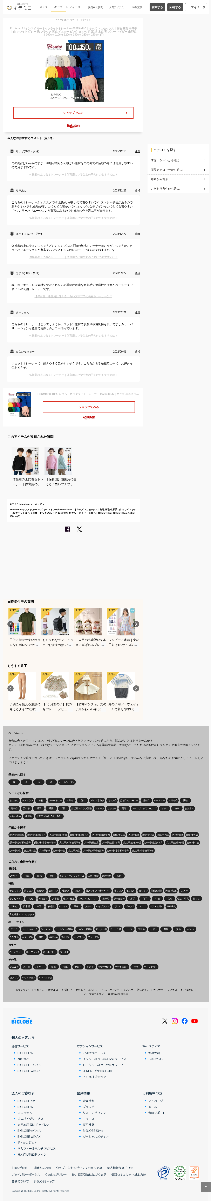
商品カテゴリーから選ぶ (167, 169)
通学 (39, 808)
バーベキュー (55, 800)
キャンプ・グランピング (144, 808)
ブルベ (88, 906)
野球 (124, 808)
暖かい (65, 890)
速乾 (52, 876)
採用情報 (88, 1125)
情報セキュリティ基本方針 (128, 1174)
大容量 (55, 898)
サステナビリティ (94, 1113)
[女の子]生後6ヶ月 (153, 842)
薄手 (145, 898)
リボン (153, 929)
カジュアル (27, 937)
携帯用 (105, 898)
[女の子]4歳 (44, 850)
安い (117, 906)
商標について (20, 1181)
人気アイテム (116, 7)
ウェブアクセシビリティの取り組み (79, 1168)
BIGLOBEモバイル (29, 1065)
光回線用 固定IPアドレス (34, 1125)
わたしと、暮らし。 (87, 989)
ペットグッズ (45, 977)
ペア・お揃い (156, 906)
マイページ (198, 7)
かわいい (190, 929)
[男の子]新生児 (16, 834)
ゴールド (64, 952)
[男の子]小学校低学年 (20, 842)
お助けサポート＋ (94, 1053)
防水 (39, 876)
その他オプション (94, 1077)
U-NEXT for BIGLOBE (98, 1071)
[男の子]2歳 (133, 834)
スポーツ (99, 808)
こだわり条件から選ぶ (165, 188)
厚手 (132, 898)
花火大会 (112, 800)
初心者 (26, 967)
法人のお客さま (23, 1092)
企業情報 (83, 1092)
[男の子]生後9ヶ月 (101, 834)
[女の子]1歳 (193, 842)
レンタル (63, 906)
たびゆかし (187, 989)
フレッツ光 (25, 1113)
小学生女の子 (105, 967)
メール (152, 1107)
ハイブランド (103, 906)
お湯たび (67, 989)
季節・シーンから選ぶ (165, 160)
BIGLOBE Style (93, 1130)
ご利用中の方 (152, 1092)
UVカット (14, 876)
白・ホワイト (16, 952)
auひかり (23, 1059)
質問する (157, 7)
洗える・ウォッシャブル (72, 876)
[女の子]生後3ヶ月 (132, 842)
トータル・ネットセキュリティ (103, 1065)
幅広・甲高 (183, 898)
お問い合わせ (20, 1168)
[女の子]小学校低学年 (93, 850)
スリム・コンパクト (88, 898)
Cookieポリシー (56, 1174)
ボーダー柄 (101, 929)
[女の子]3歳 (30, 850)
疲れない (53, 890)
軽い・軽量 (69, 898)
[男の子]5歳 (177, 834)
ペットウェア (28, 977)
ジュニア (14, 967)
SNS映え (171, 906)
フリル (141, 929)
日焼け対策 (171, 890)
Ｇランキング (23, 989)
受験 (185, 800)
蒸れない (41, 890)
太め (31, 898)
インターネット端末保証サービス (104, 1059)
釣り (164, 808)
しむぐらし (155, 1059)
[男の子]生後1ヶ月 (36, 834)
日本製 (26, 906)
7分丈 (14, 906)
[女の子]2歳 (15, 850)
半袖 (157, 898)
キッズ (58, 7)
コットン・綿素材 (64, 929)
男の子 (90, 967)
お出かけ (14, 800)
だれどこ (39, 989)
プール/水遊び (97, 800)
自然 (41, 937)
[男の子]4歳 (163, 834)
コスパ (142, 906)
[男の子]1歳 (119, 834)
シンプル (14, 937)
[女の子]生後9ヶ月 (175, 842)
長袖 (170, 898)
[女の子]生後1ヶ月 (111, 842)
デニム (14, 929)
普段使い (65, 937)
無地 (178, 929)
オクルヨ (53, 989)
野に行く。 (143, 989)
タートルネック (30, 929)
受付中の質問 (95, 7)
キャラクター (150, 967)
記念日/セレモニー (129, 800)
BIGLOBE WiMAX (29, 1071)
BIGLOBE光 (25, 1053)
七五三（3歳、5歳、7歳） (49, 816)
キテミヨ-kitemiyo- (20, 504)
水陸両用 (106, 876)
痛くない (143, 890)
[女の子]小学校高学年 (143, 850)
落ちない (118, 890)
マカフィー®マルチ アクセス (37, 1148)
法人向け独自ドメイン (32, 1154)
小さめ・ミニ (16, 898)
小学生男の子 (121, 967)
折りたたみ (119, 898)
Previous (10, 624)
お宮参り (189, 808)
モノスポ (128, 989)
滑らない (28, 890)
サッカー (111, 808)
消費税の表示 (42, 1168)
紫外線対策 (156, 890)
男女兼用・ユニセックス (21, 914)
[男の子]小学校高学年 (70, 842)
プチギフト (40, 967)
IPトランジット (27, 1142)
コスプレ (14, 977)
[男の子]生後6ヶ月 (79, 834)
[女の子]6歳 (74, 850)
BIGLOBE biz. (27, 1101)
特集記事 (137, 7)
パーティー (159, 800)
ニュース (88, 1119)
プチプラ (129, 906)
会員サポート (157, 1113)
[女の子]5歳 (59, 850)
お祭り (70, 800)
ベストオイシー (110, 989)
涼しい (78, 890)
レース (128, 929)
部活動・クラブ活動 (81, 808)
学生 (136, 967)
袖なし (196, 898)
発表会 (14, 808)
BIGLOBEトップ (44, 1181)
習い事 (26, 808)
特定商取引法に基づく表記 (89, 1174)
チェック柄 (115, 929)
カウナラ (158, 989)
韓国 (39, 906)
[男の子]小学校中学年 (45, 842)
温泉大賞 (154, 1053)
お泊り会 (173, 800)
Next (136, 624)
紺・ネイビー (49, 952)
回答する (175, 7)
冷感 (27, 876)
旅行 (41, 800)
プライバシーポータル (26, 1174)
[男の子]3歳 (148, 834)
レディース (73, 7)
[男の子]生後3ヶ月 (58, 834)
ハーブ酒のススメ (94, 994)
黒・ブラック (33, 952)
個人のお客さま (23, 1037)
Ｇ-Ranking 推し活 (118, 994)
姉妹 (65, 967)
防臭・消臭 (93, 876)
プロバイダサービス (30, 1119)
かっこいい (79, 937)
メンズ (43, 7)
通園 (51, 808)
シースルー (46, 929)
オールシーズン (67, 782)
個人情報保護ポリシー (121, 1168)
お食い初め (15, 816)
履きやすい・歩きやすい (98, 890)
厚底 (76, 906)
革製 (166, 929)
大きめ (184, 890)
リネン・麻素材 (84, 929)
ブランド (88, 1107)
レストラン (27, 800)
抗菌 (119, 876)
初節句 (28, 816)
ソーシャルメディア (96, 1136)
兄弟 (53, 967)
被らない (130, 890)
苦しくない (15, 890)
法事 (177, 808)
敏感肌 (51, 906)
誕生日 (146, 800)
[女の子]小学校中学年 (118, 850)
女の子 (78, 967)
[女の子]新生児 (91, 842)
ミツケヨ (172, 989)
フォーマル (93, 937)
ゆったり (43, 898)
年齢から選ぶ (159, 179)
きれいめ (53, 937)
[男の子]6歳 (192, 834)
